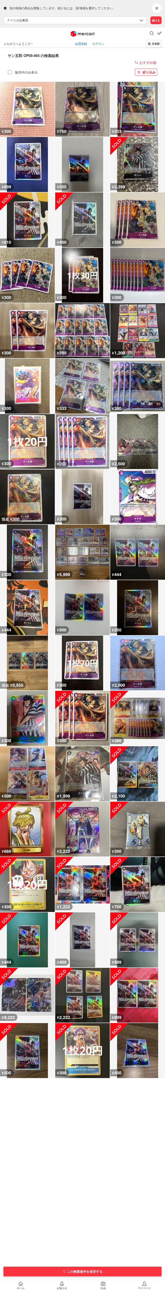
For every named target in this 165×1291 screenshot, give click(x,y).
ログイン (98, 44)
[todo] (159, 33)
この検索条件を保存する (84, 1271)
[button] (152, 34)
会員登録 (81, 44)
